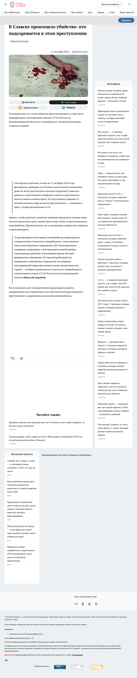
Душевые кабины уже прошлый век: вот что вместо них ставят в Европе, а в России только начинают (47, 425)
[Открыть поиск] (129, 4)
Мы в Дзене (77, 12)
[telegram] (22, 358)
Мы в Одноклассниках (55, 12)
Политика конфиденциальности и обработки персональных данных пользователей (36, 642)
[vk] (13, 358)
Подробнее (9, 651)
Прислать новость (110, 4)
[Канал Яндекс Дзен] (68, 102)
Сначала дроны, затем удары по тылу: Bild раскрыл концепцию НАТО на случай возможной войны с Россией (45, 439)
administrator (80, 51)
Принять (126, 20)
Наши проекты (127, 12)
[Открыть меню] (5, 4)
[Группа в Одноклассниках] (28, 108)
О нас (112, 12)
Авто (90, 12)
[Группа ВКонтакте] (28, 102)
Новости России (19, 41)
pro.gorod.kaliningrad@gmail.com (30, 634)
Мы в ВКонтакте (12, 12)
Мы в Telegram (32, 12)
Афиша (100, 12)
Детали (16, 651)
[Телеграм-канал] (68, 108)
